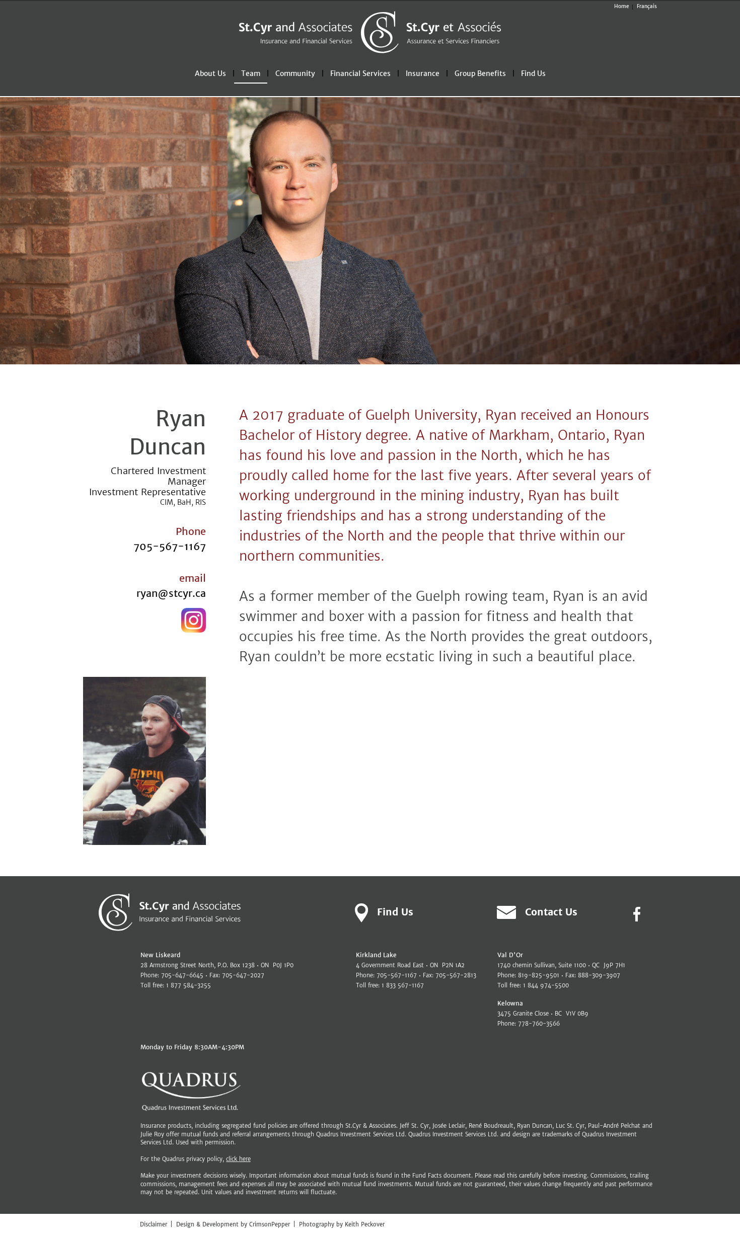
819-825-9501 (538, 975)
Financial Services (360, 73)
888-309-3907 (599, 975)
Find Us (533, 73)
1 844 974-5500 (546, 985)
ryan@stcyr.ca (171, 593)
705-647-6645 (182, 975)
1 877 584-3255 (188, 985)
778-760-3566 (539, 1023)
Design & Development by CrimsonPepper (233, 1224)
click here (238, 1159)
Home (621, 6)
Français (647, 6)
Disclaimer (153, 1224)
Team (250, 73)
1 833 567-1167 (403, 985)
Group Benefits (480, 73)
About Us (210, 73)
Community (295, 73)
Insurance (422, 73)
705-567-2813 (455, 975)
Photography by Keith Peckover (342, 1224)
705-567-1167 (169, 546)
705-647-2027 (243, 975)
